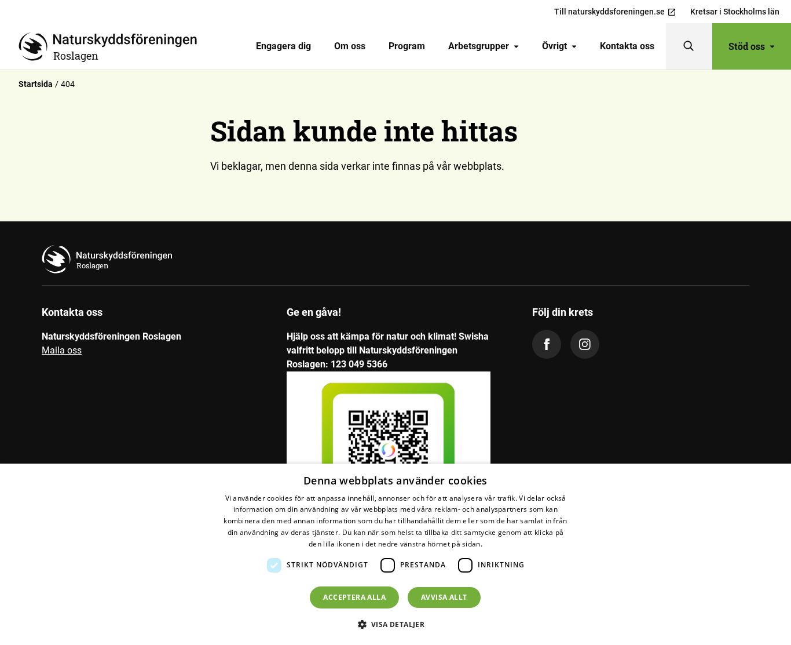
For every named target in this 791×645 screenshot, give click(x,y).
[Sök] (689, 46)
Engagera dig (283, 46)
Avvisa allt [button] (444, 597)
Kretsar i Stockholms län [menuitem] (734, 11)
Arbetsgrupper (478, 46)
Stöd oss (746, 46)
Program (407, 46)
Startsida (36, 84)
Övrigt (554, 46)
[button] (396, 624)
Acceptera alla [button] (354, 597)
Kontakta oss (627, 46)
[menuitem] (283, 46)
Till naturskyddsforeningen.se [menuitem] (609, 11)
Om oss (349, 46)
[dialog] (395, 554)
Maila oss (62, 350)
